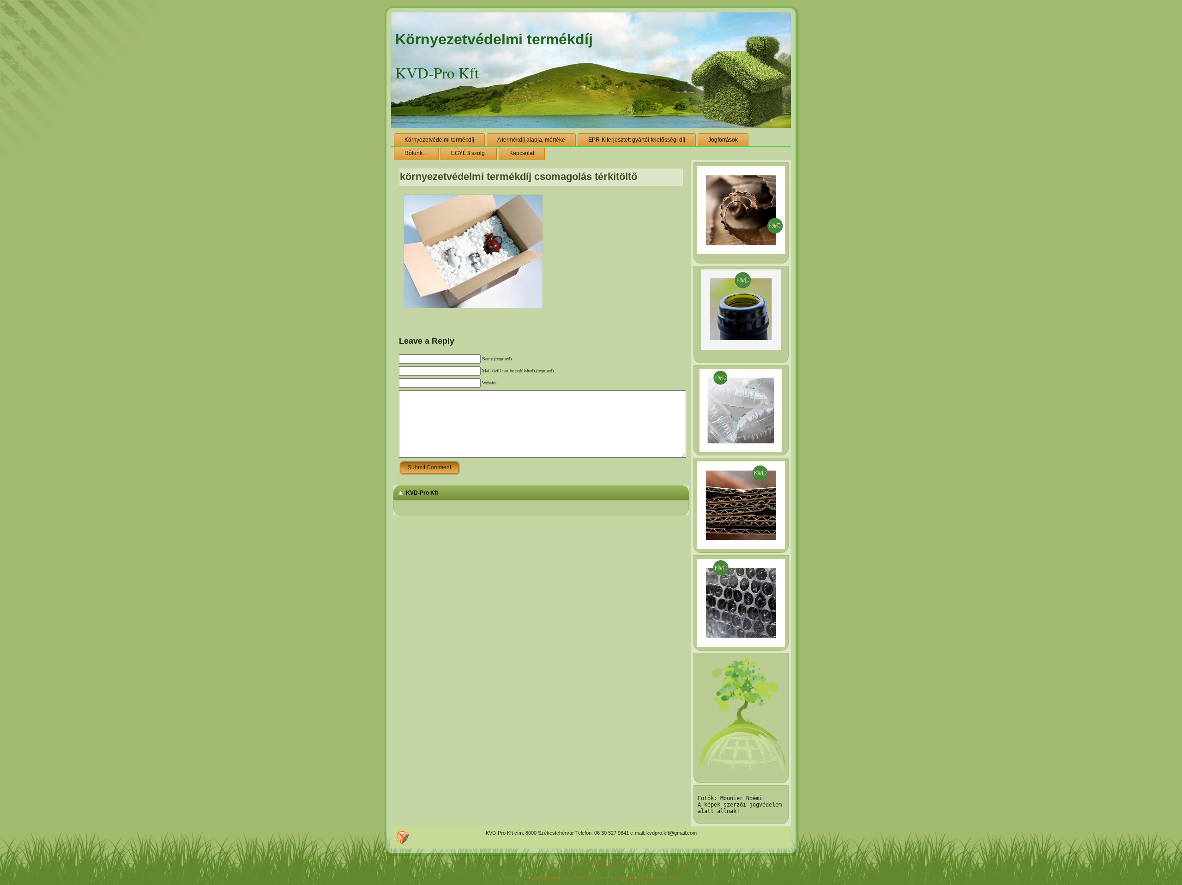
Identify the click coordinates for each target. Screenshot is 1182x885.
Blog (674, 877)
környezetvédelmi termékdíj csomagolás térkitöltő (518, 176)
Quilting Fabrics (547, 877)
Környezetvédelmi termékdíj (494, 39)
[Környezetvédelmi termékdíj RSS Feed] (403, 837)
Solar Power (604, 863)
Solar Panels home (637, 877)
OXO (579, 877)
